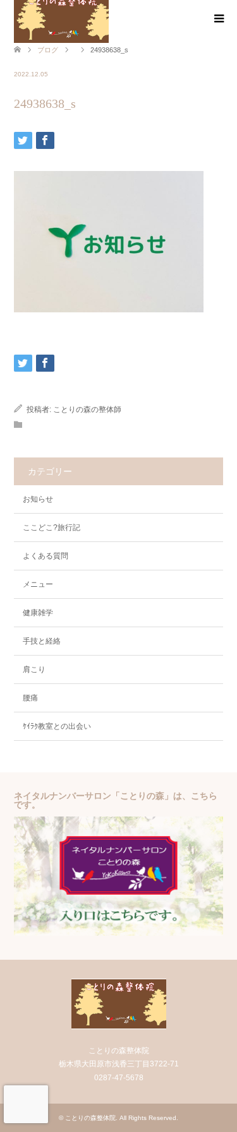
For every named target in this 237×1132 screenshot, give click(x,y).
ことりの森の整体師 (87, 409)
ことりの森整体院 (90, 1117)
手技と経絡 (42, 641)
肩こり (34, 669)
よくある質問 (45, 555)
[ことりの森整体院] (118, 1023)
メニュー (38, 584)
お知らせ (38, 499)
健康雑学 (38, 612)
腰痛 (30, 697)
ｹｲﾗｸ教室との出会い (57, 726)
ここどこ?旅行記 (51, 527)
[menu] (218, 19)
